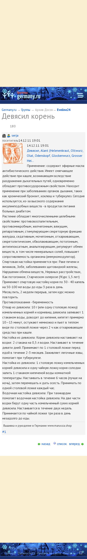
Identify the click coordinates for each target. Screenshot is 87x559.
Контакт (69, 553)
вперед (75, 444)
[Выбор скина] (79, 553)
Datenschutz (26, 553)
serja (15, 135)
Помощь (10, 553)
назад (45, 444)
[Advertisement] (43, 43)
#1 (4, 432)
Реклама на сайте (49, 553)
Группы (22, 92)
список (61, 444)
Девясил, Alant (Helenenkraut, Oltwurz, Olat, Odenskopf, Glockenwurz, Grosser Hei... (55, 155)
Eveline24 (63, 110)
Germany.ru (9, 110)
